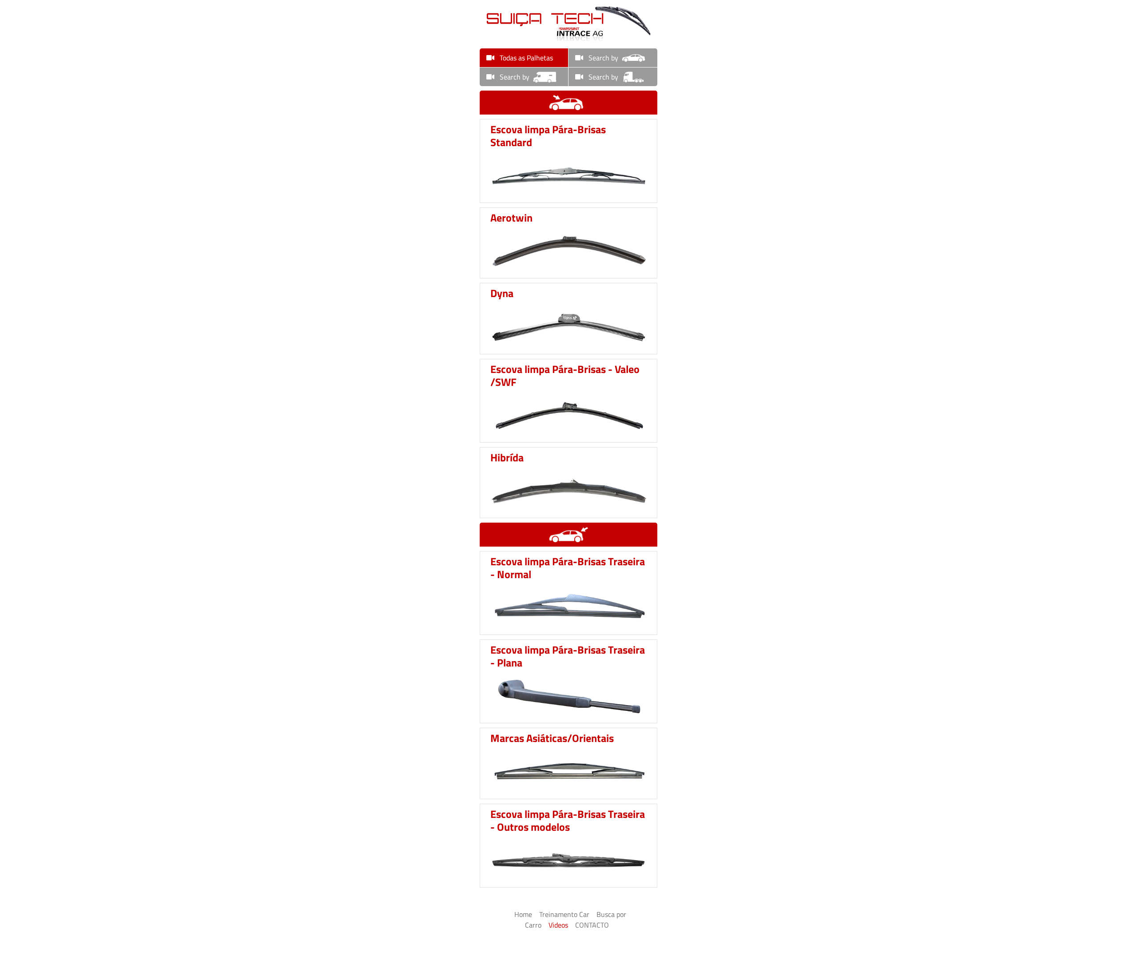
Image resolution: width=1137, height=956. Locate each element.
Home (523, 914)
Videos (558, 925)
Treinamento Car (564, 914)
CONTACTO (592, 925)
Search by (602, 57)
